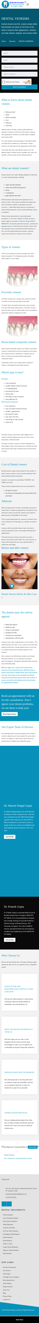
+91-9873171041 (11, 1197)
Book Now (19, 1320)
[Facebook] (4, 1203)
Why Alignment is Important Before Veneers (18, 1158)
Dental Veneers (9, 1155)
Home (4, 41)
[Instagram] (9, 1203)
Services (12, 41)
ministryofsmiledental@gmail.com (16, 1194)
